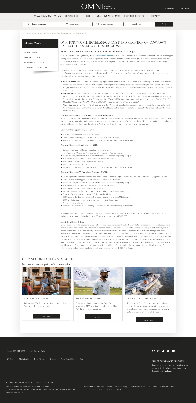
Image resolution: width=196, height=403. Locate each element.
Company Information (35, 67)
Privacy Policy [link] (121, 386)
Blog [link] (81, 359)
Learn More (46, 316)
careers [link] (53, 359)
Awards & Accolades (34, 62)
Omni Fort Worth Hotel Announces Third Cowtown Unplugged (66, 33)
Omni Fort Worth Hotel (106, 56)
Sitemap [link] (100, 386)
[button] (186, 8)
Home (24, 33)
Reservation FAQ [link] (113, 389)
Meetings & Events (134, 16)
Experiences (71, 16)
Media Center (31, 33)
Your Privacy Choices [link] (93, 389)
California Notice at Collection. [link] (143, 386)
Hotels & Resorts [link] (42, 16)
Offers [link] (57, 16)
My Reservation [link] (168, 8)
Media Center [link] (24, 359)
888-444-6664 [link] (19, 351)
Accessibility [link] (89, 386)
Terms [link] (109, 386)
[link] (169, 8)
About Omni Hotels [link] (68, 359)
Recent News (41, 33)
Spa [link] (99, 16)
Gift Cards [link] (10, 359)
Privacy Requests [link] (168, 386)
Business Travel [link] (112, 16)
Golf (88, 16)
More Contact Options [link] (38, 351)
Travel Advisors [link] (39, 359)
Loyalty (155, 16)
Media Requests (32, 57)
